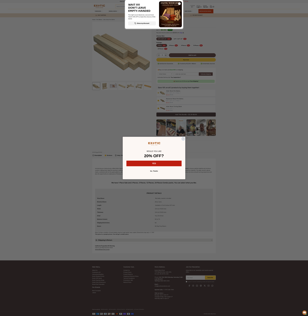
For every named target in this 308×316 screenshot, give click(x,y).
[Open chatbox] (304, 312)
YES (154, 163)
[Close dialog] (183, 138)
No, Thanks (154, 171)
